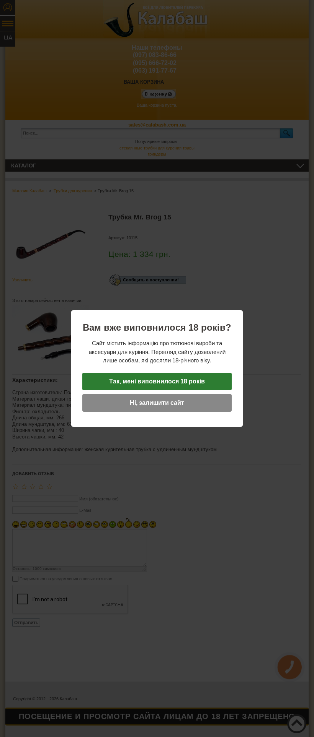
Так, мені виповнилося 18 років (157, 381)
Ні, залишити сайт (157, 402)
